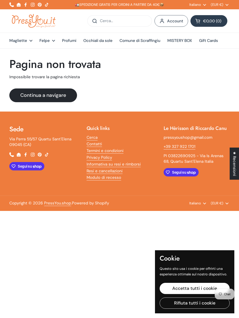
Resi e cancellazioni (105, 170)
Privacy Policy (99, 157)
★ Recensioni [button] (234, 163)
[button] (208, 21)
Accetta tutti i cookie (194, 288)
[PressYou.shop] (34, 21)
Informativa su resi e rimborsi (114, 164)
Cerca (92, 137)
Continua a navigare (43, 95)
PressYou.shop (57, 203)
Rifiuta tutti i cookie (194, 303)
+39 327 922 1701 (179, 146)
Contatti (94, 143)
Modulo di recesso (104, 177)
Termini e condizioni (105, 150)
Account (175, 21)
